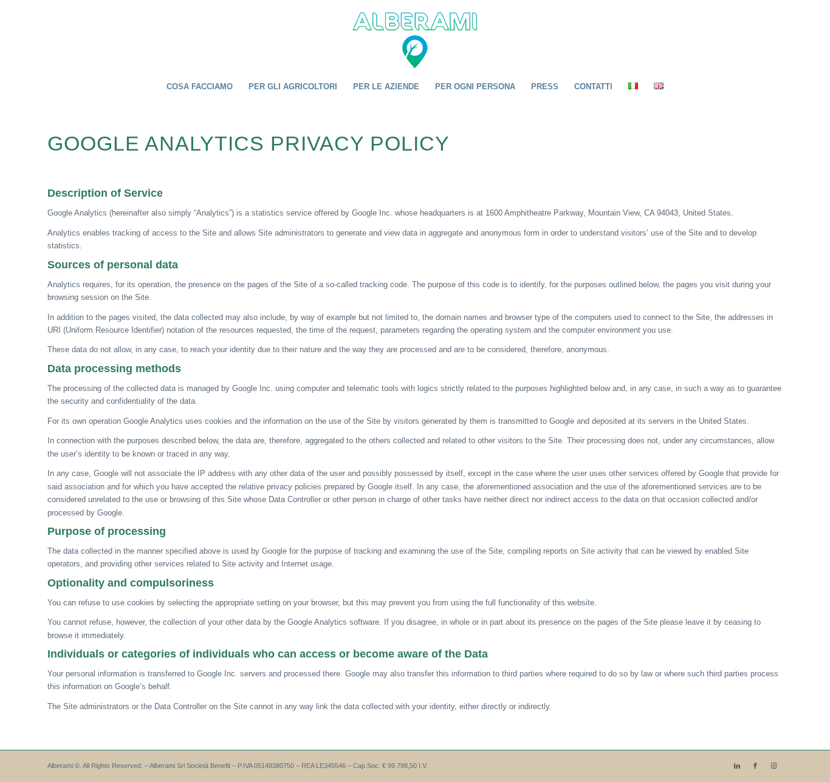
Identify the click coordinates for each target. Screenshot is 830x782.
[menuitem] (200, 87)
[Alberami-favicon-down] (415, 36)
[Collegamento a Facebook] (755, 765)
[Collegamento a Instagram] (773, 765)
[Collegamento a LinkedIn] (737, 765)
